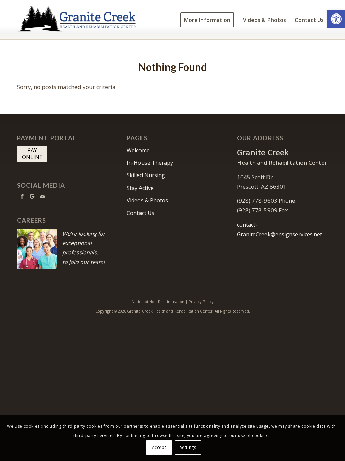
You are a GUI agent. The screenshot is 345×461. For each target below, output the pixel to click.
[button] (336, 19)
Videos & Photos (147, 200)
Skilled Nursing (146, 175)
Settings (188, 447)
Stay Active (140, 188)
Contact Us (140, 213)
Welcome (138, 150)
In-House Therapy (150, 162)
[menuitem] (207, 19)
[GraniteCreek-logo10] (78, 19)
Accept (159, 447)
